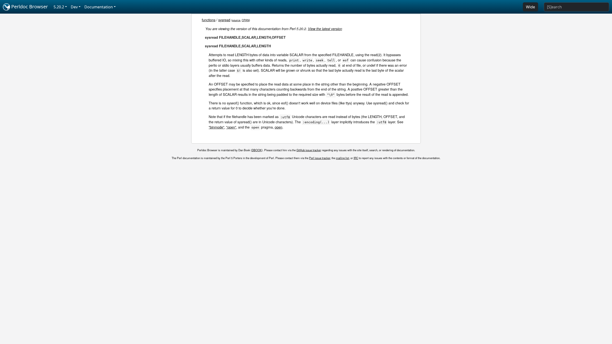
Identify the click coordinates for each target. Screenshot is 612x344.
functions (208, 19)
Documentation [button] (98, 7)
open (278, 126)
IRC (356, 158)
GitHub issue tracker (308, 150)
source (236, 20)
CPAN (245, 20)
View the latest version (325, 28)
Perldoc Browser (29, 6)
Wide (530, 7)
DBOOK (257, 150)
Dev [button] (74, 7)
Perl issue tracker (319, 158)
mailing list (342, 158)
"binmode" (216, 126)
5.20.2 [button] (59, 7)
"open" (231, 126)
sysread (224, 19)
